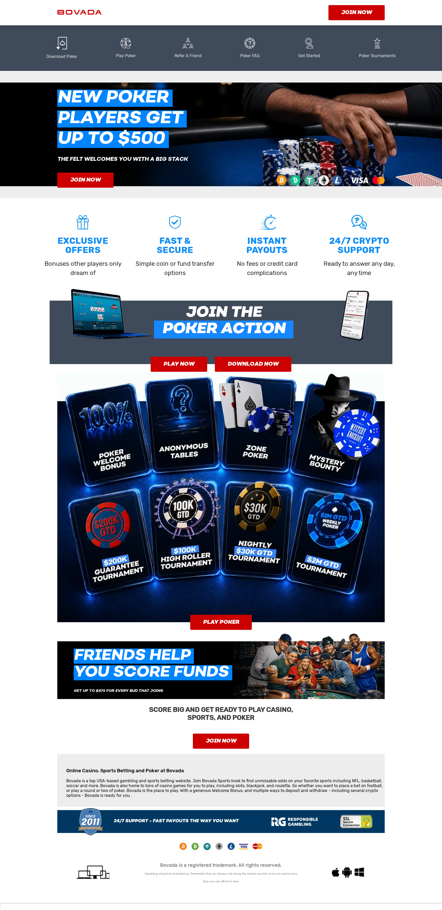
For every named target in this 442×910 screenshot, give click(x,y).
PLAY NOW (178, 364)
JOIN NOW (85, 180)
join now (356, 12)
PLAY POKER (221, 622)
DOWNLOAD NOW (253, 364)
